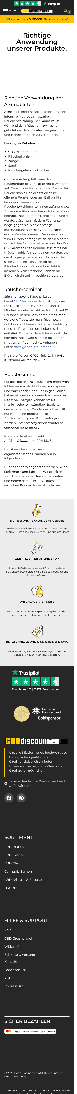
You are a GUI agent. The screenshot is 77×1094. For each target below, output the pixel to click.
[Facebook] (9, 797)
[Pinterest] (21, 797)
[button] (66, 11)
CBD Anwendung (15, 1076)
